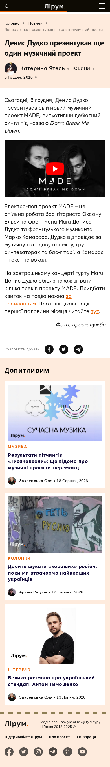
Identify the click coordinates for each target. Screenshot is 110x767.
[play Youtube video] (55, 168)
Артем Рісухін (33, 592)
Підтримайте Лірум (23, 736)
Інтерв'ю (19, 670)
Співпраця (86, 736)
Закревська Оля (35, 480)
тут (95, 311)
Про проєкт (59, 736)
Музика (17, 447)
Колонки (19, 558)
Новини (80, 68)
